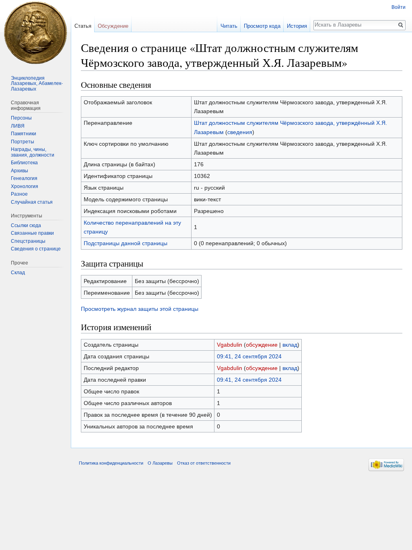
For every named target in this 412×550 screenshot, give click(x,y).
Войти (398, 7)
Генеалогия (24, 178)
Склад (18, 272)
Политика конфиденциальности (111, 463)
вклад (289, 344)
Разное (19, 194)
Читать (228, 26)
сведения (239, 132)
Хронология (24, 186)
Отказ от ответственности (204, 463)
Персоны (21, 118)
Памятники (23, 133)
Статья (82, 26)
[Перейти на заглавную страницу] (35, 32)
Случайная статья (32, 202)
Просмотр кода (262, 26)
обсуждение (262, 344)
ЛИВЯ (18, 126)
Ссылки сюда (26, 225)
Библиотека (24, 162)
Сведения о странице (36, 249)
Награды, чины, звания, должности (32, 152)
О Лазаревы (160, 463)
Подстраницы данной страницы (125, 243)
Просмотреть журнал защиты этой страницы (139, 309)
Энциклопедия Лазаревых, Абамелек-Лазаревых (37, 83)
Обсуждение (113, 26)
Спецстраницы (28, 241)
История (297, 26)
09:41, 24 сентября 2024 (249, 356)
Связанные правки (32, 233)
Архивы (19, 171)
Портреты (22, 142)
